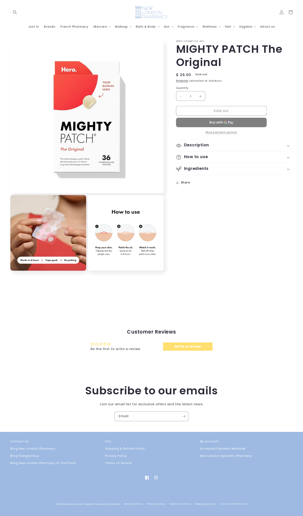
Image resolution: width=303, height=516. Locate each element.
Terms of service (180, 503)
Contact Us (19, 441)
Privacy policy (156, 503)
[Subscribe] (183, 416)
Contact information (233, 503)
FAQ (108, 441)
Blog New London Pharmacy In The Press (43, 463)
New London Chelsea (80, 504)
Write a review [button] (187, 346)
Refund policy (134, 503)
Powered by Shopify (107, 504)
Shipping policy (205, 503)
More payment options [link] (221, 132)
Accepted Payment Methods (222, 449)
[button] (14, 12)
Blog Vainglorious (24, 456)
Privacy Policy (116, 456)
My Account (209, 441)
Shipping (182, 80)
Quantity (182, 88)
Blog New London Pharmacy (32, 449)
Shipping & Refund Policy (125, 449)
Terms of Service (118, 463)
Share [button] (185, 182)
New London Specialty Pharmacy (226, 456)
